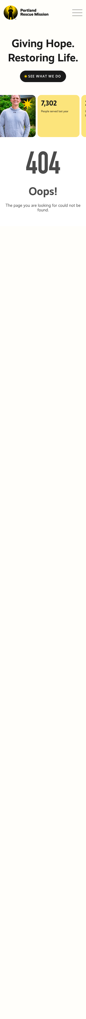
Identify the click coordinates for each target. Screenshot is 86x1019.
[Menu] (77, 13)
